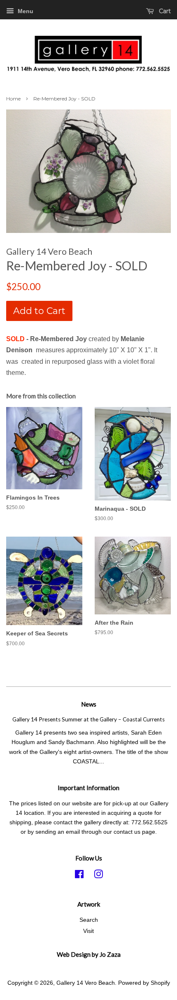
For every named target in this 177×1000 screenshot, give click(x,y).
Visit (88, 931)
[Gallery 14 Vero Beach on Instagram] (98, 876)
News (88, 704)
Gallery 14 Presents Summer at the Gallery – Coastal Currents (88, 719)
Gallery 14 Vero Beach (85, 983)
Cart (164, 11)
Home (13, 98)
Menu (24, 11)
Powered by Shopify (144, 983)
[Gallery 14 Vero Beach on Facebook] (79, 876)
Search (88, 920)
